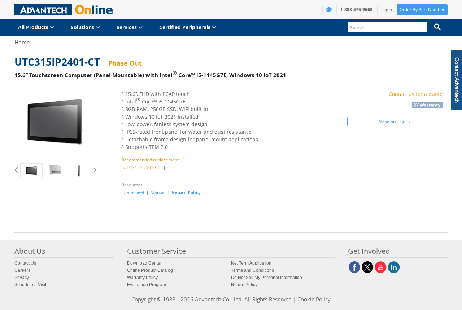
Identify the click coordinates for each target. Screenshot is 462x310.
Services (127, 27)
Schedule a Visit (30, 284)
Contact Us (25, 263)
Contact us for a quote (416, 93)
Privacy (21, 277)
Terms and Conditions (252, 270)
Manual (158, 192)
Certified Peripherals (185, 27)
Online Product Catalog (150, 270)
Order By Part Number (422, 9)
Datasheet (133, 192)
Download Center (144, 263)
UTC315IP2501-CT (141, 167)
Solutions (83, 27)
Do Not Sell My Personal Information (266, 277)
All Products (34, 27)
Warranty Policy (142, 277)
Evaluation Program (146, 284)
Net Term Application (251, 263)
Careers (22, 270)
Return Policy (186, 192)
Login (386, 9)
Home (22, 42)
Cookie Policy (314, 299)
